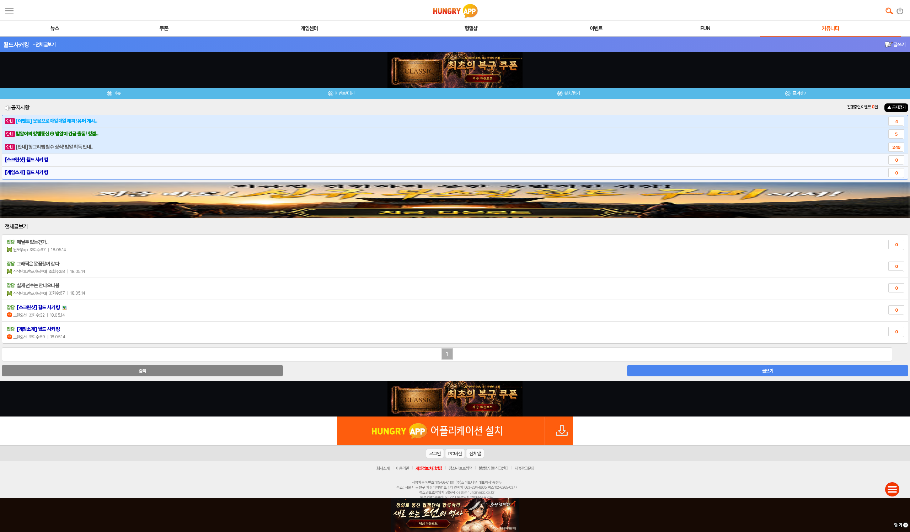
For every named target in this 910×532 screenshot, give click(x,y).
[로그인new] (900, 9)
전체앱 (475, 453)
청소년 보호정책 (460, 468)
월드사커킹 (16, 44)
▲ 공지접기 (896, 107)
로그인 (435, 453)
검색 (142, 371)
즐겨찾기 (799, 93)
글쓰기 (899, 44)
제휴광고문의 (524, 468)
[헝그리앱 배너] (455, 399)
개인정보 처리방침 (429, 468)
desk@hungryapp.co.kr (475, 492)
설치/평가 (572, 93)
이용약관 (402, 468)
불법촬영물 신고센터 (493, 468)
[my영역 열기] (9, 10)
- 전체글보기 (44, 44)
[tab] (114, 94)
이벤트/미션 (344, 93)
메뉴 (117, 93)
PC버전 (455, 453)
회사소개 (382, 468)
